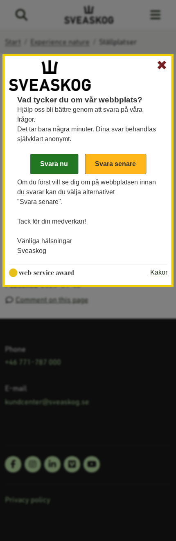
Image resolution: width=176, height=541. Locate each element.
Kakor (158, 272)
